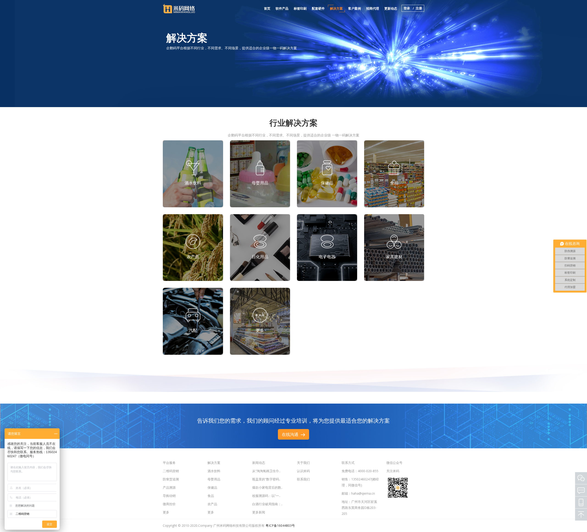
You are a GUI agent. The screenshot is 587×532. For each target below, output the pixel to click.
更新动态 (390, 8)
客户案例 (354, 8)
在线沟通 (291, 434)
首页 (267, 8)
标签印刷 (300, 8)
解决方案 (336, 8)
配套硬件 (318, 8)
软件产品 (282, 8)
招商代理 (372, 8)
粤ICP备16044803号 (280, 525)
